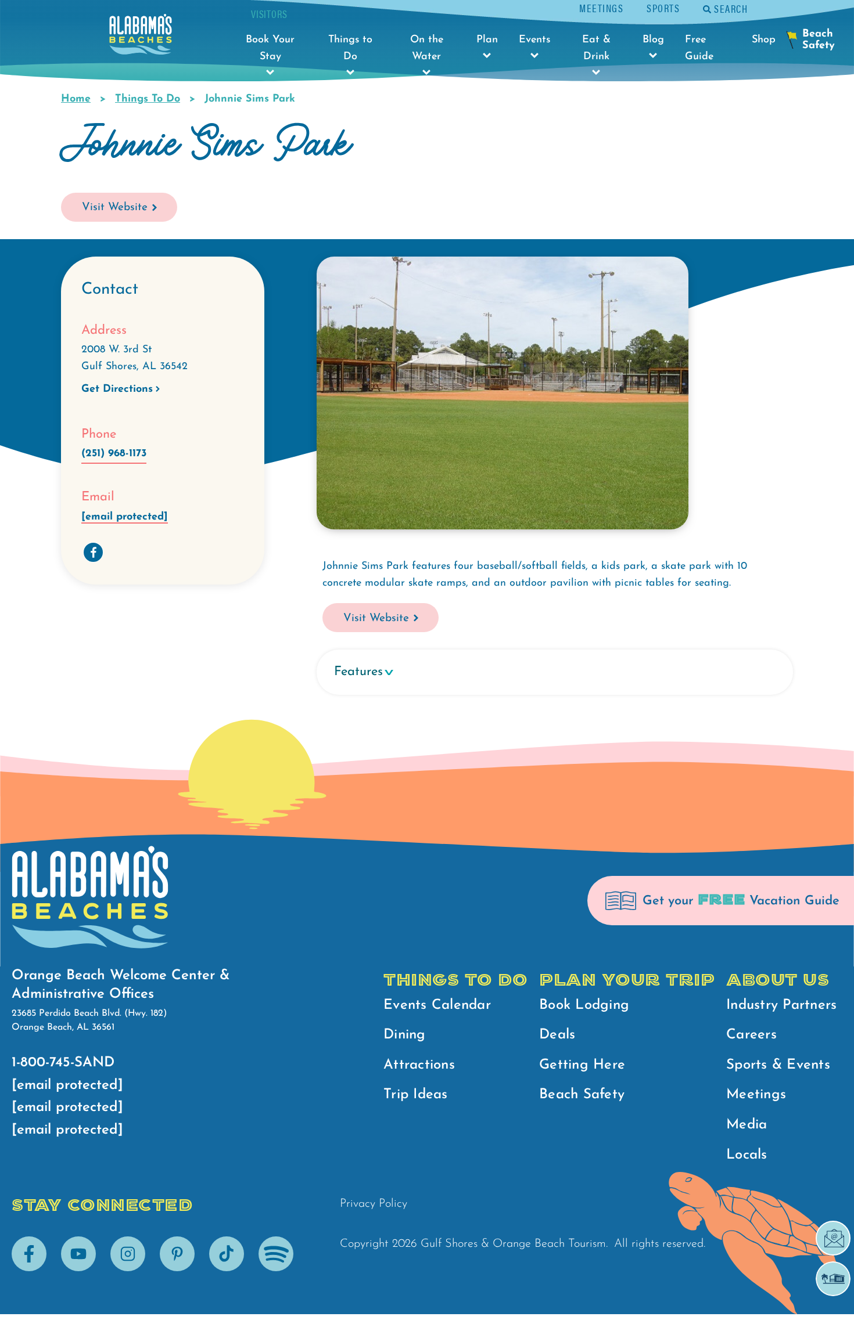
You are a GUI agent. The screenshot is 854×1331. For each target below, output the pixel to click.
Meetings (601, 8)
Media (746, 1125)
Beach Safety (582, 1095)
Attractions (419, 1065)
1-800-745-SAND (63, 1063)
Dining (404, 1035)
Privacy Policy (373, 1204)
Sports (663, 8)
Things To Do (147, 99)
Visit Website (115, 207)
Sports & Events (778, 1065)
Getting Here (582, 1065)
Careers (751, 1035)
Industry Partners (781, 1005)
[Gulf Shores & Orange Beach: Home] (140, 37)
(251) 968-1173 (113, 454)
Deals (557, 1035)
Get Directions (117, 389)
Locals (746, 1155)
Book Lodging (584, 1005)
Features (358, 672)
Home (76, 99)
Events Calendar (437, 1005)
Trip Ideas (415, 1095)
